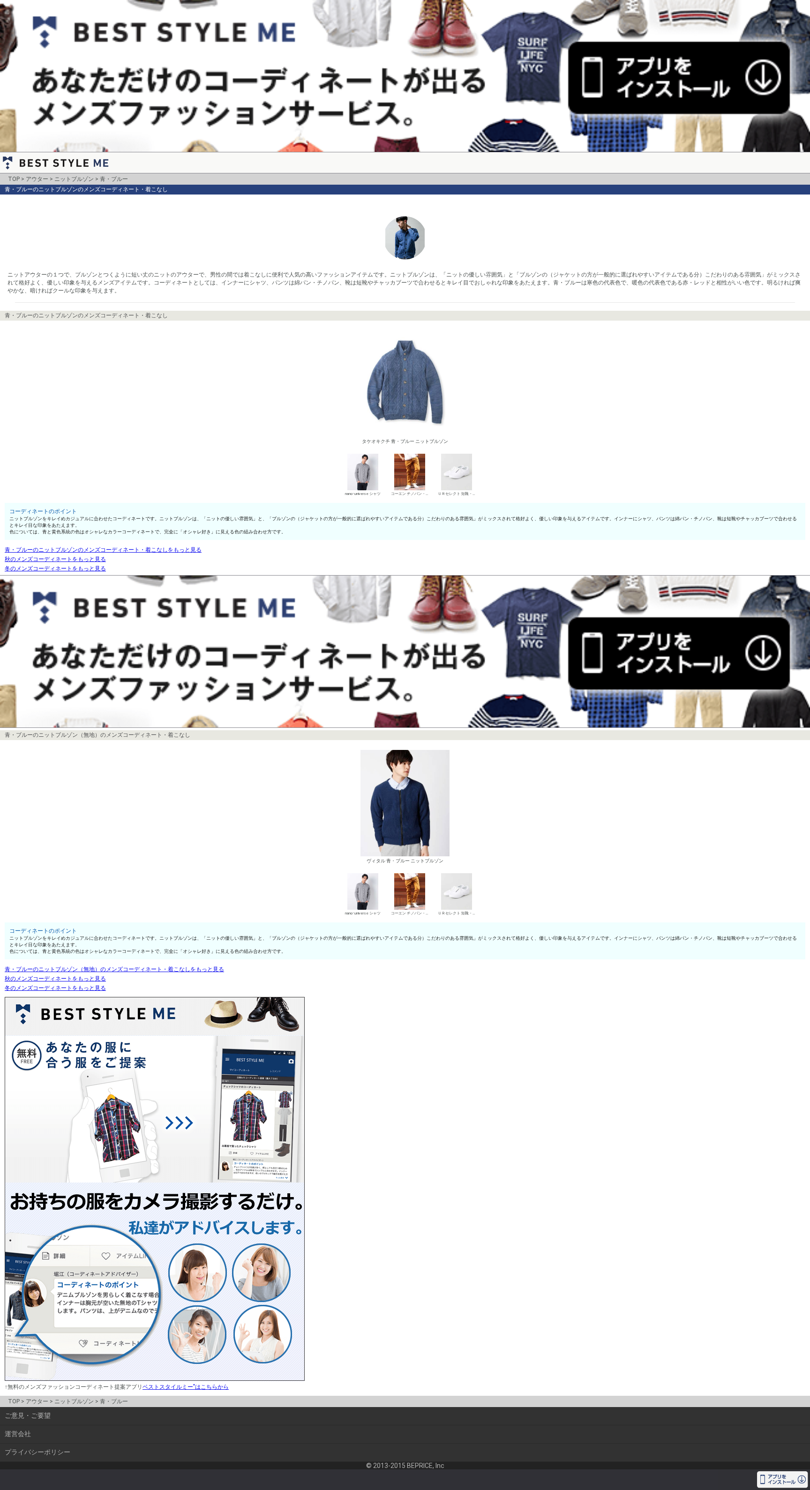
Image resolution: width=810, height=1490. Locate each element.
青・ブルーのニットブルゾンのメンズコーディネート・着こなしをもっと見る (103, 550)
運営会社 (18, 1434)
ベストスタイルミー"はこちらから (185, 1387)
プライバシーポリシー (37, 1452)
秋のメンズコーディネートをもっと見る (55, 559)
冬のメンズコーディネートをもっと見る (55, 568)
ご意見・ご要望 (28, 1415)
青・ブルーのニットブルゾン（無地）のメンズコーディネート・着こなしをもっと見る (114, 969)
